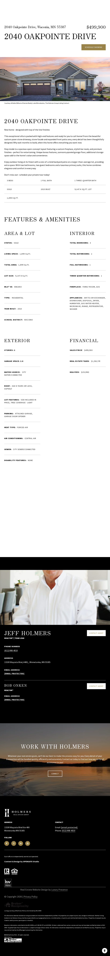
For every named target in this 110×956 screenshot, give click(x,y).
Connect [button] (55, 774)
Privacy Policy (30, 896)
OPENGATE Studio (31, 861)
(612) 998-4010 (11, 650)
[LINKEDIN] (20, 843)
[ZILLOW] (27, 843)
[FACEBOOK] (6, 843)
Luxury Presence (59, 889)
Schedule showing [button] (93, 47)
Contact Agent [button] (96, 633)
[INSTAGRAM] (13, 843)
